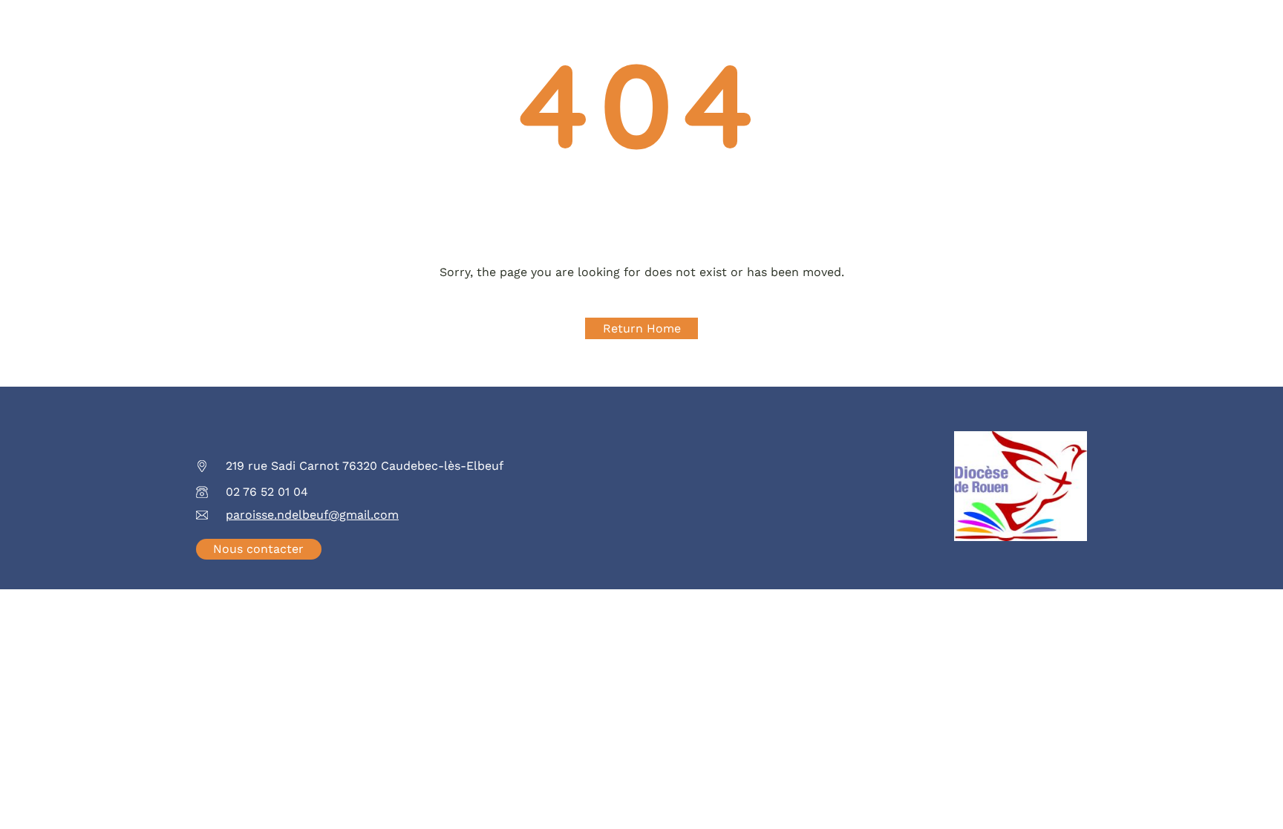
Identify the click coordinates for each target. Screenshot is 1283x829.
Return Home (642, 328)
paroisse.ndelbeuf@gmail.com (312, 515)
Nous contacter (258, 549)
